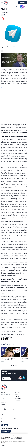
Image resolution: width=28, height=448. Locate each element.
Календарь (17, 396)
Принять (4, 445)
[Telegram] (5, 339)
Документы (18, 398)
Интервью (12, 6)
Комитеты (17, 392)
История (3, 398)
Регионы (3, 404)
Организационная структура (5, 395)
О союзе (3, 392)
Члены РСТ (3, 402)
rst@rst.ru (3, 414)
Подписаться (6, 378)
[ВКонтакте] (1, 339)
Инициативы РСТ (5, 400)
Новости (7, 6)
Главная (2, 6)
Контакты (17, 400)
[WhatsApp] (7, 339)
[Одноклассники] (3, 339)
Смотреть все (14, 365)
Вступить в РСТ (22, 2)
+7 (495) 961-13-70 (7, 409)
